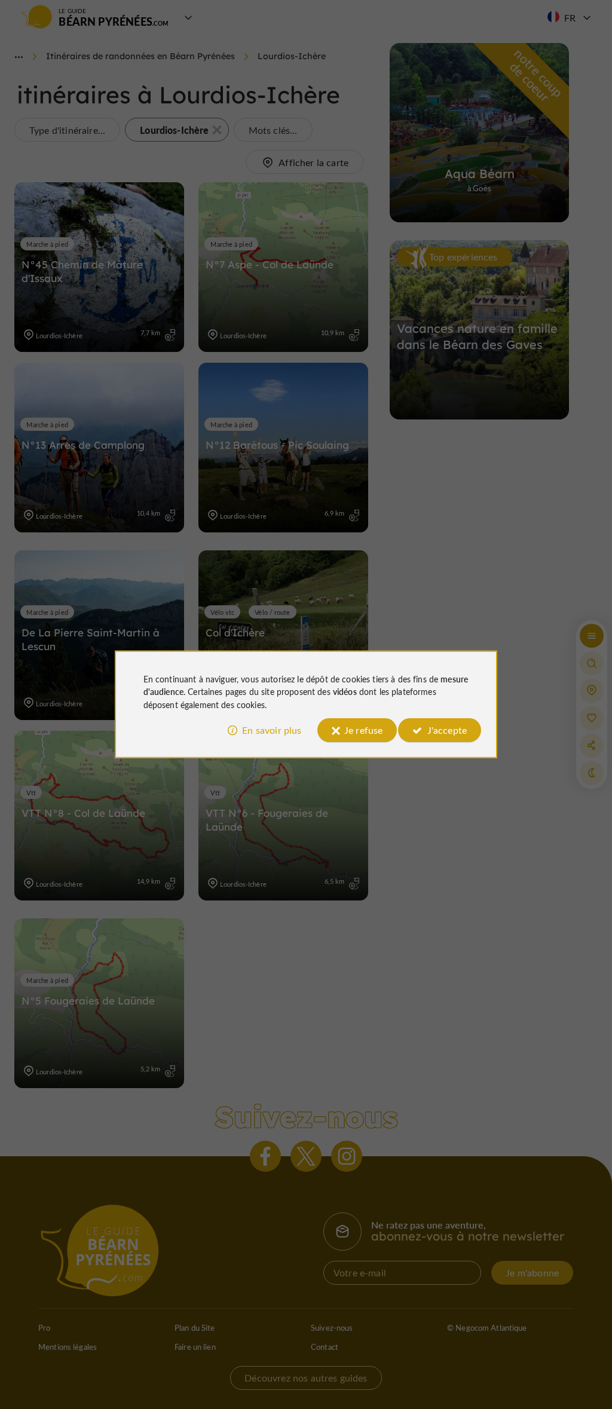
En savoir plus (271, 730)
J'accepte (447, 730)
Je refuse (363, 730)
